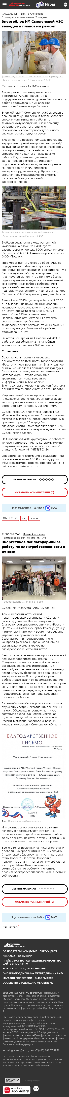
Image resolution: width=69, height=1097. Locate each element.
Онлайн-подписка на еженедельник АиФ (33, 973)
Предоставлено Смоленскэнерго (22, 601)
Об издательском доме (20, 951)
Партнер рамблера (32, 1080)
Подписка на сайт (33, 968)
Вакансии (25, 955)
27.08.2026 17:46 (11, 534)
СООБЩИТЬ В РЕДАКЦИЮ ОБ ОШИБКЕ (28, 982)
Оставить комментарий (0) (34, 492)
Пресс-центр (48, 951)
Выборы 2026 (44, 978)
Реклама (9, 955)
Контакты (10, 968)
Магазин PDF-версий (17, 978)
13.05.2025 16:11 (10, 13)
